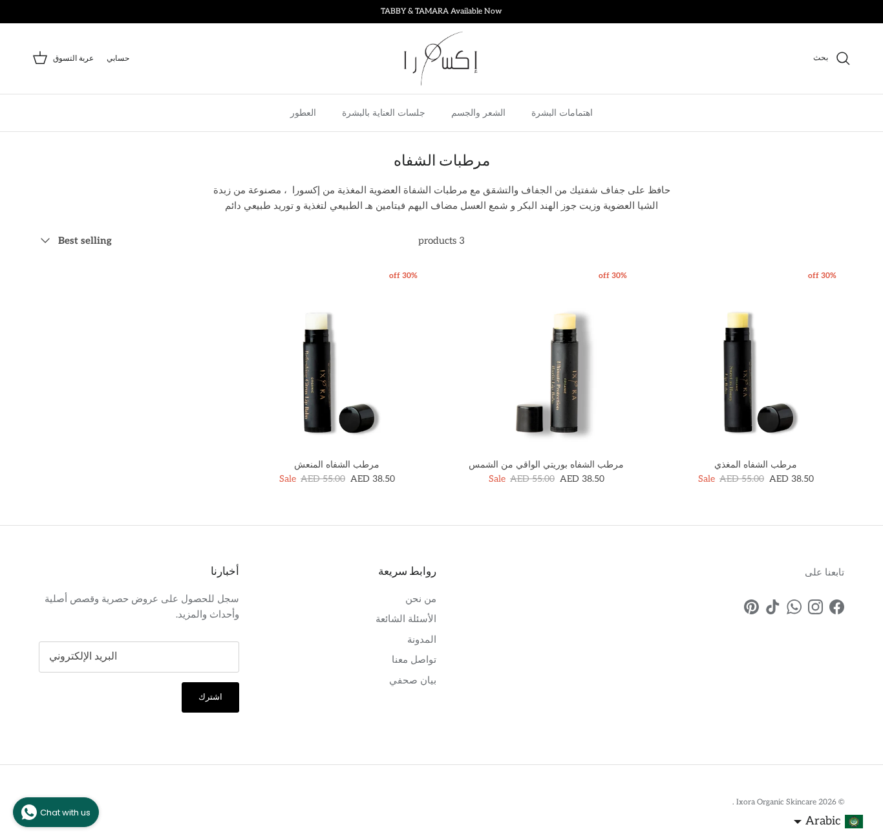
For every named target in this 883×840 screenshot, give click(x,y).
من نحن (420, 599)
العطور (303, 112)
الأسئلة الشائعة (406, 619)
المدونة (421, 639)
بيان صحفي (412, 680)
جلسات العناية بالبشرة (383, 112)
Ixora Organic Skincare (775, 802)
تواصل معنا (414, 659)
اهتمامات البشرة (562, 112)
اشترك (210, 697)
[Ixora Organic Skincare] (441, 58)
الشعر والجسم (478, 112)
